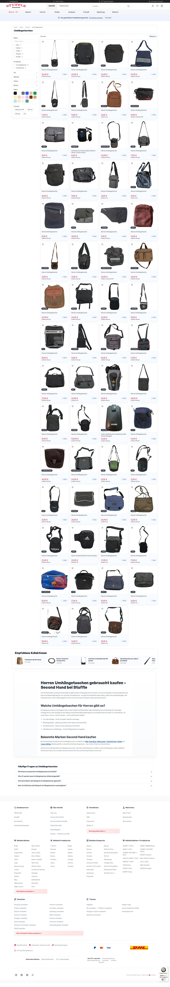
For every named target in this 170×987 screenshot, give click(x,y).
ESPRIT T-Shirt (128, 846)
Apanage (34, 873)
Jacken (70, 849)
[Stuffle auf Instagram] (16, 975)
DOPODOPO (35, 880)
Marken (115, 12)
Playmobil (17, 873)
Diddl (16, 846)
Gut (25, 113)
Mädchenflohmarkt (48, 959)
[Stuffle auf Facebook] (22, 975)
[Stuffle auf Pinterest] (27, 975)
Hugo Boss (92, 741)
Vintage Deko (108, 863)
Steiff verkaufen (19, 928)
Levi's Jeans (144, 862)
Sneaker (70, 866)
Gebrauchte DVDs (110, 869)
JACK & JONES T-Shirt (131, 858)
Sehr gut (17, 113)
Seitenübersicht (55, 825)
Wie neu (30, 109)
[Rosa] (23, 97)
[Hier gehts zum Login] (153, 6)
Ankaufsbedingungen (21, 825)
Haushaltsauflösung (108, 958)
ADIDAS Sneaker (146, 868)
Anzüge (70, 859)
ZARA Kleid (127, 865)
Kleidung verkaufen (21, 905)
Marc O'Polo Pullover (147, 858)
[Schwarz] (15, 93)
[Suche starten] (128, 6)
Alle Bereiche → (109, 873)
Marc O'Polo (35, 846)
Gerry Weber (35, 856)
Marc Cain (34, 863)
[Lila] (27, 97)
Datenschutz (91, 813)
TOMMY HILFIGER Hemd (146, 850)
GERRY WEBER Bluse (147, 846)
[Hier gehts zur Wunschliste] (157, 6)
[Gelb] (15, 97)
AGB (88, 817)
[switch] (163, 979)
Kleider (52, 853)
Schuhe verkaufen (20, 915)
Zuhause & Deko (92, 863)
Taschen (27, 27)
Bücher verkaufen (20, 911)
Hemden (53, 859)
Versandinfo (18, 821)
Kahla (16, 859)
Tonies (16, 869)
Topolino (34, 876)
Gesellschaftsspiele (111, 853)
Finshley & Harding (38, 869)
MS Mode (34, 883)
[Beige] (34, 97)
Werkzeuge (108, 859)
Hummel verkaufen (56, 905)
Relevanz (153, 36)
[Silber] (23, 101)
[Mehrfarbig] (27, 101)
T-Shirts (53, 846)
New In (13, 12)
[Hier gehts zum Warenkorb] (162, 6)
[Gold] (19, 101)
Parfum (106, 856)
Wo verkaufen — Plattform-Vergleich (99, 908)
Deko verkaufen (19, 922)
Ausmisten (105, 960)
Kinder (57, 12)
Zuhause (71, 12)
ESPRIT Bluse (127, 872)
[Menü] (167, 967)
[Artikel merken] (43, 42)
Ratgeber (90, 905)
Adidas (119, 741)
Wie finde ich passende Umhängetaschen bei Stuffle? (37, 772)
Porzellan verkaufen (57, 908)
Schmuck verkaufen (56, 922)
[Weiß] (19, 93)
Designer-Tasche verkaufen (96, 911)
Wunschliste (127, 821)
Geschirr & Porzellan (94, 866)
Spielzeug (101, 12)
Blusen (52, 856)
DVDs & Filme (108, 849)
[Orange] (19, 97)
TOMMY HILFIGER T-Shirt (130, 854)
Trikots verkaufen (20, 908)
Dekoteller (90, 869)
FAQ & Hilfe (18, 813)
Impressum (90, 821)
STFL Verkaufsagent (62, 959)
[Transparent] (31, 101)
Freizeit (86, 12)
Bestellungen (127, 817)
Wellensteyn (18, 883)
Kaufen (52, 6)
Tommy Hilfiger (46, 744)
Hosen (52, 866)
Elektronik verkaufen (94, 915)
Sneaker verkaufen (20, 918)
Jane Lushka (35, 853)
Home (15, 27)
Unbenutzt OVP (19, 109)
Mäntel (70, 853)
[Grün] (34, 93)
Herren (42, 12)
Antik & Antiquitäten (111, 866)
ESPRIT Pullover (146, 855)
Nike (86, 741)
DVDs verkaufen (55, 915)
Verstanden (108, 17)
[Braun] (31, 97)
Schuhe (70, 863)
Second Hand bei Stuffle (58, 821)
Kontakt (16, 817)
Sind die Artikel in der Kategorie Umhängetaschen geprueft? (39, 781)
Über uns (53, 813)
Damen (28, 12)
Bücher (106, 846)
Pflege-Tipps (126, 905)
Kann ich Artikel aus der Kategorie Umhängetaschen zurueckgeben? (42, 785)
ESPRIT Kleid (127, 868)
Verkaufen (63, 6)
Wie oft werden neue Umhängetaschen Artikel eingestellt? (39, 776)
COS (33, 887)
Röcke (70, 846)
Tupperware (18, 853)
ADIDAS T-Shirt (128, 862)
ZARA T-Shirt (127, 849)
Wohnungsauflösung (93, 960)
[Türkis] (15, 101)
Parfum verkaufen (56, 918)
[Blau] (27, 93)
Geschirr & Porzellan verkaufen (25, 925)
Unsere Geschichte (57, 817)
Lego (16, 863)
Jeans (52, 863)
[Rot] (31, 93)
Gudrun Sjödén (36, 859)
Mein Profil (126, 813)
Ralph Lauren (101, 741)
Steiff (16, 849)
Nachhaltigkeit (55, 830)
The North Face (111, 741)
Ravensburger (19, 866)
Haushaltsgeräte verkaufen (59, 925)
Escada (33, 849)
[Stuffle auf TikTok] (33, 975)
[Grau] (23, 93)
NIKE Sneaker (145, 865)
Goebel (16, 856)
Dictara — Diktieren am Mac (60, 834)
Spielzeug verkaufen (57, 911)
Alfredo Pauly (36, 866)
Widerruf (90, 825)
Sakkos (70, 856)
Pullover (53, 849)
